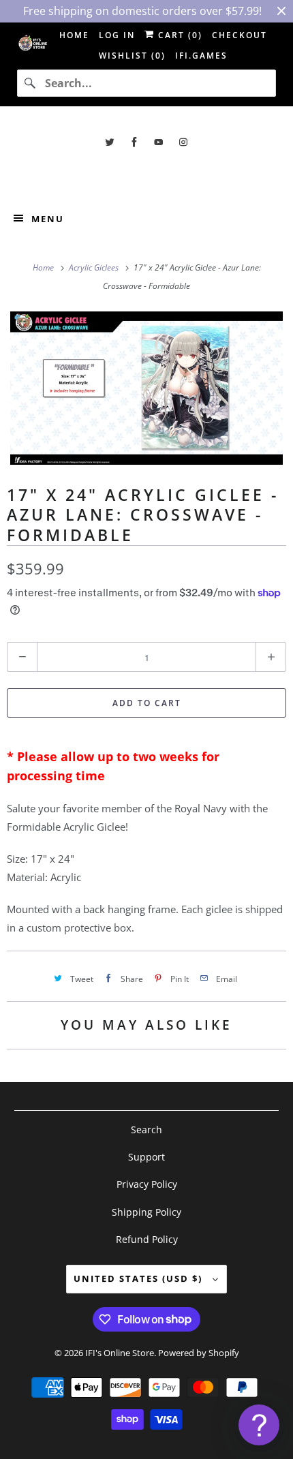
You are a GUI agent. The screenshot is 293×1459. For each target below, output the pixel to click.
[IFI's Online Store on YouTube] (159, 142)
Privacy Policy (147, 1184)
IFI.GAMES (201, 55)
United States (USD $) (140, 1278)
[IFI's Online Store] (146, 172)
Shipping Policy (146, 1211)
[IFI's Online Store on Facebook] (134, 142)
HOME (74, 35)
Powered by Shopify (198, 1353)
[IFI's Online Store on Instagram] (183, 142)
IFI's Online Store (119, 1353)
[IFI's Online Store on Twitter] (110, 142)
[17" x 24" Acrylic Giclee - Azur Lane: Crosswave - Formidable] (146, 388)
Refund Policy (147, 1239)
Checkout (239, 35)
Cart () (178, 35)
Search (146, 1129)
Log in (117, 35)
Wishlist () (132, 55)
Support (146, 1156)
